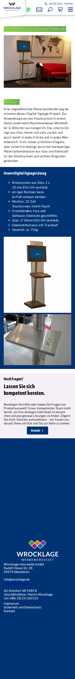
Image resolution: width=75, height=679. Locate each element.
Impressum (11, 603)
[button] (50, 9)
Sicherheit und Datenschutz (22, 607)
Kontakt (35, 430)
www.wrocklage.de (16, 583)
